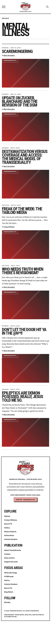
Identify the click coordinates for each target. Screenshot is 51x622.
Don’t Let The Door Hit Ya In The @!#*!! (24, 331)
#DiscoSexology (10, 573)
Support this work (11, 562)
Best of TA (8, 524)
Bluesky (7, 602)
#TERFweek (9, 576)
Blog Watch (8, 592)
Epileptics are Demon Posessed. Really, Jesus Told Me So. (22, 397)
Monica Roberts (10, 532)
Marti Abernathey (9, 55)
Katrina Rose (9, 535)
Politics (5, 205)
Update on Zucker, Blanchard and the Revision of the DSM (19, 101)
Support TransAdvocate (25, 500)
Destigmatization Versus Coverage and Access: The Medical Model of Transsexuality (24, 157)
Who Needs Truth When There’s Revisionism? (22, 271)
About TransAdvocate (12, 550)
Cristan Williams (9, 227)
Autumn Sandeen (10, 539)
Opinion (5, 48)
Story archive (9, 558)
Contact (7, 554)
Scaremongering (17, 51)
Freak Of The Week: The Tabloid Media (22, 210)
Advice (7, 580)
